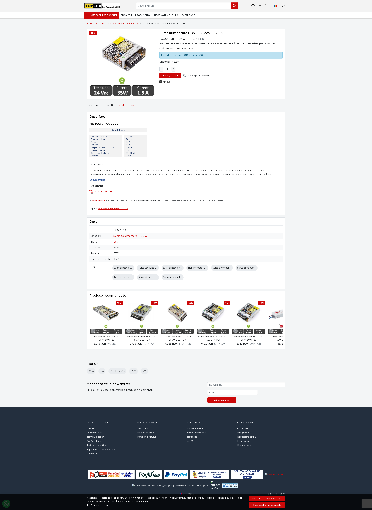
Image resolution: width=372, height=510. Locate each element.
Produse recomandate (131, 105)
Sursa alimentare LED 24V (152, 277)
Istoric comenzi (245, 441)
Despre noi (92, 428)
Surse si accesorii (95, 23)
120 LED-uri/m (117, 371)
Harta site (192, 437)
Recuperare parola (246, 437)
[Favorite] (253, 6)
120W (133, 371)
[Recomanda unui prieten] (169, 81)
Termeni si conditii (96, 437)
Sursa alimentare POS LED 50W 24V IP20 (248, 338)
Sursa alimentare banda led (251, 267)
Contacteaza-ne (195, 428)
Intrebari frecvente (196, 432)
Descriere (94, 105)
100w (91, 371)
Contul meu (243, 428)
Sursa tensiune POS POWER (178, 277)
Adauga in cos (170, 75)
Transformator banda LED (128, 277)
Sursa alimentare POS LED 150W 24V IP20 (141, 338)
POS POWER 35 (103, 191)
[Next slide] (280, 324)
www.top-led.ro (98, 200)
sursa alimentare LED (174, 267)
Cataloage (188, 15)
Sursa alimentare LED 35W (227, 267)
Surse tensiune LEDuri (150, 267)
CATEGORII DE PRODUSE (104, 15)
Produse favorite (245, 445)
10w (102, 371)
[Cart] (267, 6)
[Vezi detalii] (93, 331)
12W (144, 371)
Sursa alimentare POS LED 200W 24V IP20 (177, 338)
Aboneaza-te (221, 400)
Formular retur (94, 432)
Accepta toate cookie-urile (267, 498)
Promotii (126, 15)
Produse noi (142, 15)
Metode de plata (145, 432)
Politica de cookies (214, 497)
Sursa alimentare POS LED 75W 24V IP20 (213, 338)
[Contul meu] (260, 6)
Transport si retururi (147, 437)
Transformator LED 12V (200, 267)
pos (115, 241)
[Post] (161, 81)
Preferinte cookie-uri (98, 505)
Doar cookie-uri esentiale (267, 505)
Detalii (109, 105)
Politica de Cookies (96, 445)
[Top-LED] (103, 6)
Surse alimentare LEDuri (126, 267)
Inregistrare (243, 432)
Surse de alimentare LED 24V (123, 23)
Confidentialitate (95, 441)
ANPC (190, 441)
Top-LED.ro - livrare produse (101, 449)
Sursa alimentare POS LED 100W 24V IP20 (106, 338)
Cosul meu (142, 428)
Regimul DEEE (94, 453)
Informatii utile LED (166, 15)
